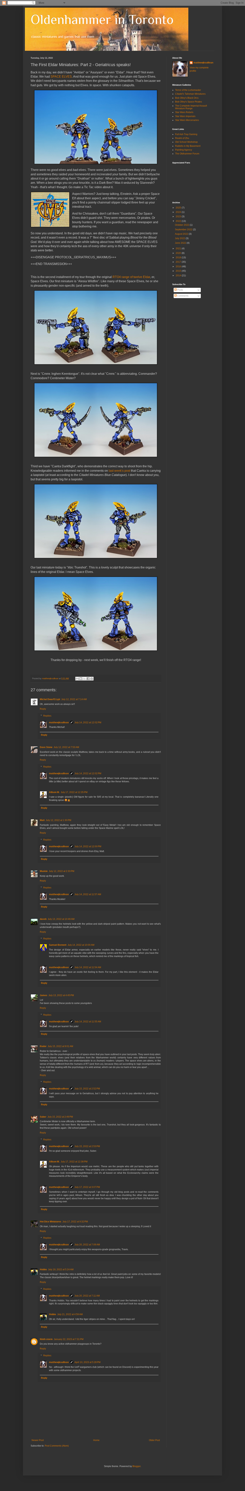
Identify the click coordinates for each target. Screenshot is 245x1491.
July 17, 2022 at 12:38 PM (74, 1161)
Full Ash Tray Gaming (186, 134)
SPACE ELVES (61, 76)
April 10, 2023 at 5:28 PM (87, 1362)
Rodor (43, 1046)
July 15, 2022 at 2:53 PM (87, 1146)
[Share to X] (84, 679)
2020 (179, 253)
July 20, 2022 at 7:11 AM (87, 1295)
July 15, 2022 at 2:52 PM (87, 1088)
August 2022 (182, 234)
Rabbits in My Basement (187, 146)
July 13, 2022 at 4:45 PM (61, 995)
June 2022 (181, 243)
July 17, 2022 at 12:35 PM (74, 792)
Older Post (154, 1440)
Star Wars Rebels (184, 112)
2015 (179, 271)
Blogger (136, 1466)
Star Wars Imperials (185, 116)
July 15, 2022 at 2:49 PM (60, 1116)
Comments (183, 295)
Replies (47, 715)
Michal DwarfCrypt (50, 699)
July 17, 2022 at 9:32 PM (75, 1221)
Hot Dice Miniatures (50, 1221)
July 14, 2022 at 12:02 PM (87, 722)
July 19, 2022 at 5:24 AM (61, 1269)
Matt (42, 820)
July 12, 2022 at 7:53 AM (66, 747)
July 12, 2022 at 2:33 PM (61, 871)
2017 (179, 262)
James (43, 995)
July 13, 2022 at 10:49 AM (61, 919)
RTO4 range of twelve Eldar (131, 277)
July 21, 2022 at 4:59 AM (70, 1314)
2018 (179, 257)
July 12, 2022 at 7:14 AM (74, 699)
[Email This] (77, 679)
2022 (179, 221)
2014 (179, 275)
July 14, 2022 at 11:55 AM (87, 1021)
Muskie (44, 871)
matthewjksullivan (59, 722)
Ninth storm (46, 1339)
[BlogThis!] (81, 679)
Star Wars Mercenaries (187, 120)
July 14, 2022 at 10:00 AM (81, 945)
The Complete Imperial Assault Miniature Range (191, 107)
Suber (43, 1116)
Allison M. (54, 792)
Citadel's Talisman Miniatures (190, 94)
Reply (43, 709)
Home (96, 1440)
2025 (179, 207)
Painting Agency (183, 149)
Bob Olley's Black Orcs (186, 98)
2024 (179, 212)
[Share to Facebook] (88, 679)
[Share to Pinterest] (92, 679)
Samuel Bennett (57, 945)
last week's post (119, 470)
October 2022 (182, 225)
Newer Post (38, 1440)
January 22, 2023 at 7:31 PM (68, 1339)
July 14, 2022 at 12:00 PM (87, 846)
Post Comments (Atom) (57, 1445)
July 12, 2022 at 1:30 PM (58, 820)
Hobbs (43, 1269)
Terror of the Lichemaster (188, 90)
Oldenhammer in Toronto (102, 19)
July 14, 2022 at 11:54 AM (87, 967)
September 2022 (184, 229)
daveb (43, 919)
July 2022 (180, 238)
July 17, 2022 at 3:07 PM (87, 1187)
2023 (179, 216)
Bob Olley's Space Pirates (188, 101)
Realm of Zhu (182, 138)
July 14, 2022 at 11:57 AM (87, 894)
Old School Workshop (186, 142)
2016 (179, 266)
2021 (179, 248)
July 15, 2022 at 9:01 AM (60, 1046)
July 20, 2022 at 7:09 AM (87, 1244)
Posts (180, 290)
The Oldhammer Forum (187, 153)
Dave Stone (46, 747)
